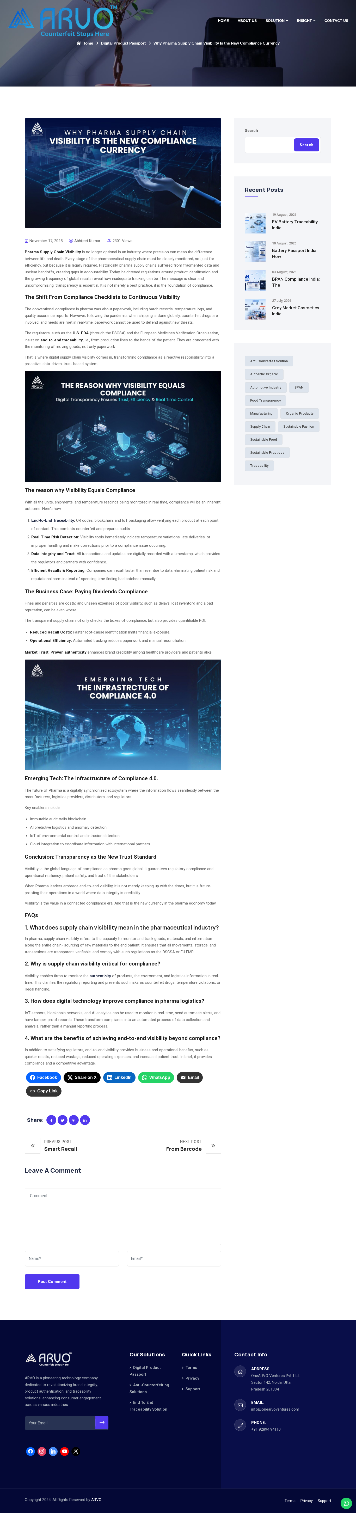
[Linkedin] (53, 1451)
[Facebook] (30, 1451)
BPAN (298, 387)
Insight (304, 21)
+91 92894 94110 (266, 1429)
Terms (191, 1367)
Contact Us (336, 21)
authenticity (100, 976)
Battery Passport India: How (294, 253)
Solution (275, 21)
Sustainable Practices (267, 452)
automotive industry (265, 387)
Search (251, 130)
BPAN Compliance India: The (296, 282)
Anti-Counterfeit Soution (269, 361)
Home (223, 21)
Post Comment (52, 1281)
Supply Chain (260, 426)
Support (193, 1389)
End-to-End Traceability (52, 520)
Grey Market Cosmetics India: (295, 310)
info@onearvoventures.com (275, 1409)
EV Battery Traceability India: (295, 224)
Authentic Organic (264, 374)
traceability (259, 466)
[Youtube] (64, 1451)
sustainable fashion (298, 426)
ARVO (96, 1499)
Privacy (192, 1378)
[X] (76, 1451)
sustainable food (263, 439)
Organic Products (300, 413)
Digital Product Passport (123, 43)
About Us (247, 21)
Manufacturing (261, 413)
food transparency (265, 400)
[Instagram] (42, 1451)
